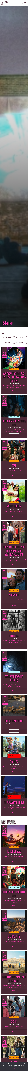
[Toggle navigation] (25, 3)
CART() (21, 3)
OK (14, 1068)
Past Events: (8, 821)
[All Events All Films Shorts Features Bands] (20, 337)
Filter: (3, 333)
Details (14, 390)
